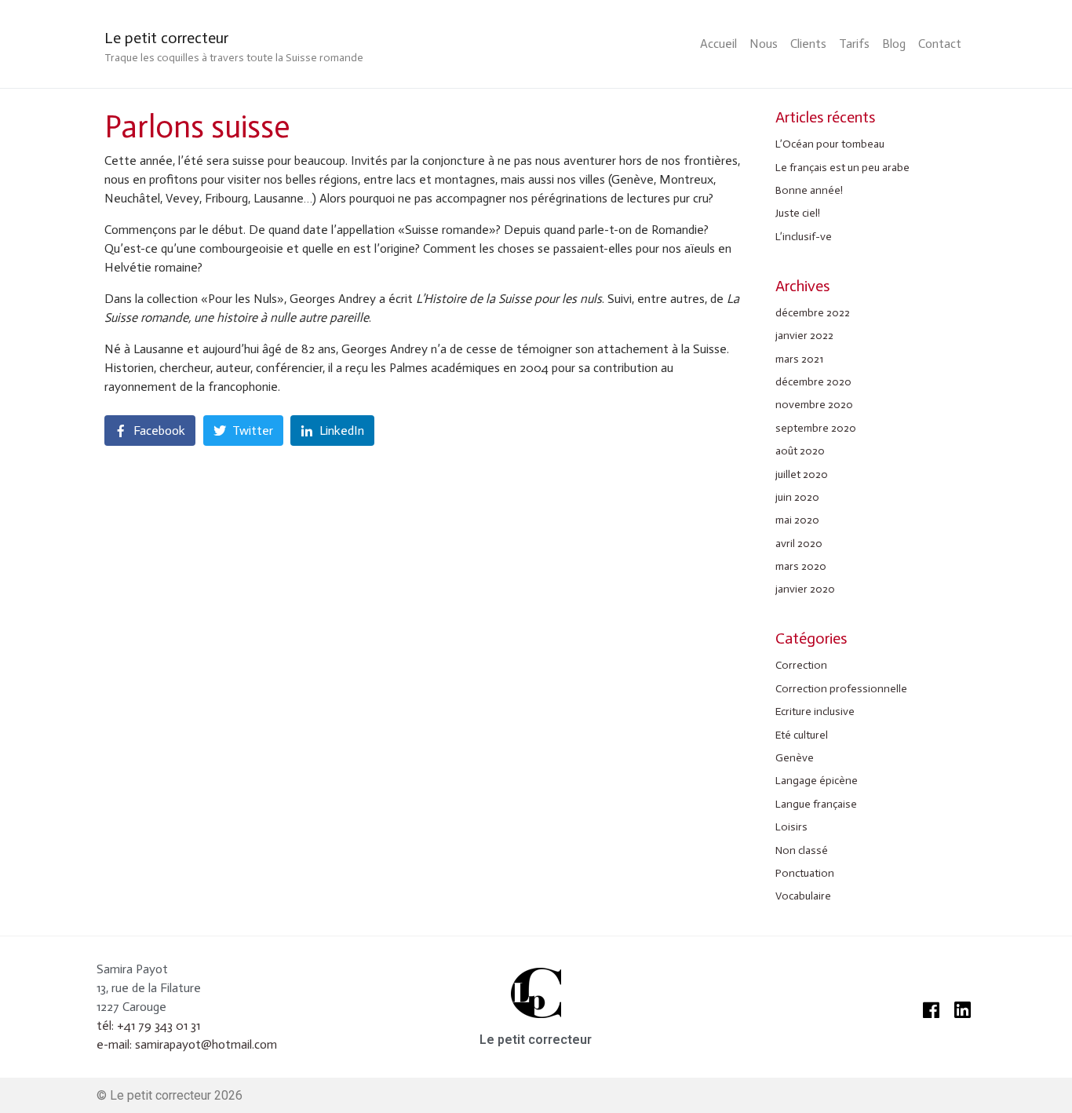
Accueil (718, 43)
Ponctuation (804, 873)
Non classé (801, 850)
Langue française (816, 804)
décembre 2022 (812, 312)
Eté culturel (801, 735)
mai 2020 (797, 520)
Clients (808, 43)
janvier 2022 (804, 335)
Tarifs (854, 43)
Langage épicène (816, 780)
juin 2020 (797, 497)
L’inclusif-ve (803, 236)
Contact (939, 43)
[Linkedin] (962, 1010)
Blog (894, 43)
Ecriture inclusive (815, 711)
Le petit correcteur (166, 37)
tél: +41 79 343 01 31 (148, 1025)
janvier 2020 (805, 589)
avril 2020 (798, 543)
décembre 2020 (813, 382)
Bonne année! (809, 190)
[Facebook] (930, 1010)
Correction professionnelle (841, 688)
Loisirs (791, 827)
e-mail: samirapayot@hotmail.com (187, 1044)
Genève (794, 758)
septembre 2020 (815, 428)
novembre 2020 (814, 404)
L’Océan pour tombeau (829, 144)
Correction (801, 665)
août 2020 (800, 451)
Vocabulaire (803, 896)
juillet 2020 (801, 474)
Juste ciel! (797, 213)
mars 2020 (800, 566)
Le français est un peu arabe (842, 167)
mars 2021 (799, 359)
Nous (763, 43)
